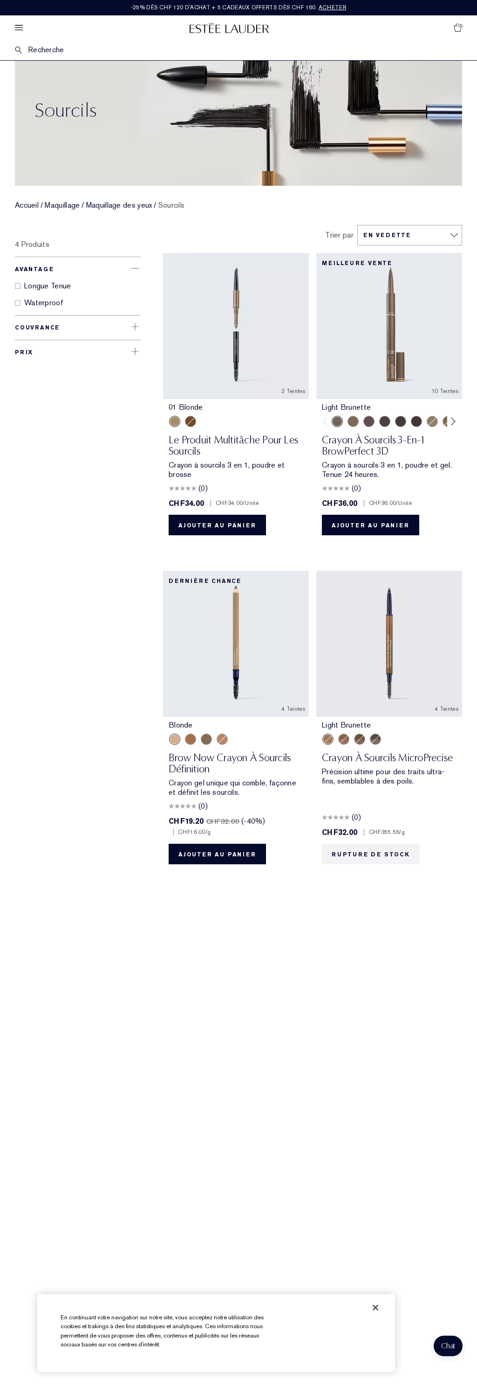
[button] (448, 1346)
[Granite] (375, 739)
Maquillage (62, 205)
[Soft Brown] (222, 739)
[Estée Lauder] (229, 27)
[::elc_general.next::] (452, 422)
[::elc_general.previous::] (327, 422)
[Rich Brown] (190, 739)
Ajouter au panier (217, 525)
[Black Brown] (206, 739)
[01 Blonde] (175, 421)
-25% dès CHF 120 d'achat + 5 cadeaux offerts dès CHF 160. (239, 7)
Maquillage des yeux (119, 205)
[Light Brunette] (337, 421)
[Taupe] (353, 421)
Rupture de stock (371, 854)
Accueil (27, 205)
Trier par (339, 235)
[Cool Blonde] (432, 421)
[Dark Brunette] (416, 421)
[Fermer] (375, 1307)
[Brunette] (369, 421)
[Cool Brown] (385, 421)
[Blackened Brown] (401, 421)
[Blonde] (175, 739)
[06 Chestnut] (190, 421)
